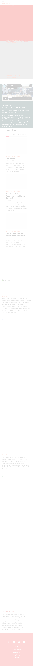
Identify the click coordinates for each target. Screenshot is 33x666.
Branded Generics (16, 649)
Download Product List (12, 42)
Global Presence (7, 455)
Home (16, 646)
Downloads (16, 652)
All (10, 134)
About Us (4, 296)
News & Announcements (19, 134)
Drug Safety (16, 655)
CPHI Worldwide (11, 158)
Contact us (16, 657)
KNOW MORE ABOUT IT (13, 75)
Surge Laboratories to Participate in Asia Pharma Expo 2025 (15, 196)
